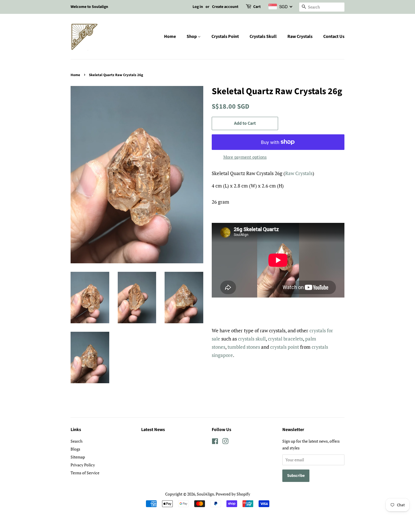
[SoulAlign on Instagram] (225, 442)
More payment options (245, 157)
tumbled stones (244, 347)
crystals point (284, 347)
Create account (225, 7)
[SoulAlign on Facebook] (215, 442)
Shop (192, 36)
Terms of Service (85, 472)
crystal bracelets (285, 338)
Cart (257, 7)
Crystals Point (225, 36)
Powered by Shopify (233, 494)
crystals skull (252, 338)
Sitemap (78, 457)
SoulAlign (205, 494)
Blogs (75, 449)
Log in (198, 7)
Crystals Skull (263, 36)
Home (170, 36)
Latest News (153, 429)
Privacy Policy (83, 465)
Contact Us (333, 36)
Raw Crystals (300, 36)
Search (76, 441)
